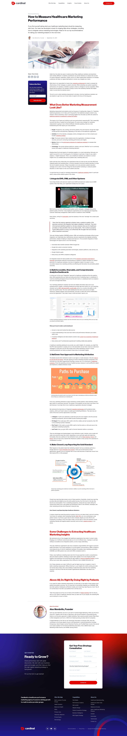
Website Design (76, 707)
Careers (93, 713)
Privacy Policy (82, 728)
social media (73, 288)
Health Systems (58, 704)
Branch (51, 438)
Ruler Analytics (86, 437)
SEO (60, 288)
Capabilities (76, 697)
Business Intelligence (78, 713)
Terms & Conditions (72, 728)
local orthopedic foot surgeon (67, 449)
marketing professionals (79, 83)
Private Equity (57, 717)
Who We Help (58, 697)
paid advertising (65, 288)
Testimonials (94, 718)
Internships (93, 716)
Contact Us (93, 721)
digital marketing (85, 592)
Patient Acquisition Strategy (80, 710)
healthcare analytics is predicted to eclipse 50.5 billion (63, 116)
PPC (80, 516)
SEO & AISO (75, 705)
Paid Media (75, 700)
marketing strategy (61, 135)
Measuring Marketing (33, 13)
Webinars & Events (95, 707)
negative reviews (87, 521)
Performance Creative (78, 702)
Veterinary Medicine (59, 714)
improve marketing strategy (88, 558)
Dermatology (57, 719)
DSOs (55, 709)
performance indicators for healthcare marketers (75, 142)
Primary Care (57, 712)
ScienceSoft (65, 216)
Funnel (92, 437)
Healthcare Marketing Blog (97, 700)
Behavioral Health (58, 707)
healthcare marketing (83, 172)
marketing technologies (78, 409)
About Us (93, 697)
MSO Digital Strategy (78, 715)
